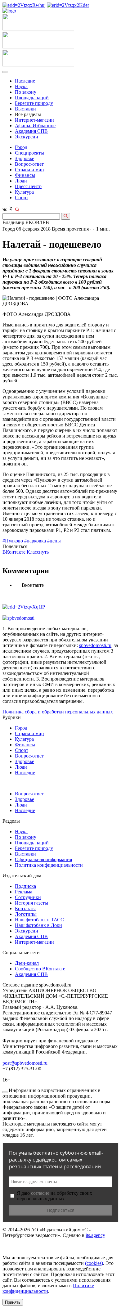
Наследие (25, 80)
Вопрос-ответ (29, 164)
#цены (54, 540)
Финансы (25, 175)
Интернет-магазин (34, 120)
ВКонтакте (14, 552)
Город (21, 147)
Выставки (25, 108)
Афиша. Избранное (35, 125)
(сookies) (94, 1263)
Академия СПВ (31, 131)
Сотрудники (28, 897)
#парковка (35, 540)
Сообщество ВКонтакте (40, 968)
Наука (21, 86)
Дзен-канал (27, 963)
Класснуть (38, 552)
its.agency (95, 1235)
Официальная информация (43, 859)
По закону (25, 92)
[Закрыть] (4, 1092)
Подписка (25, 886)
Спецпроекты (29, 152)
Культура (24, 192)
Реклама (23, 891)
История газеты (31, 903)
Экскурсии (26, 136)
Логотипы (26, 914)
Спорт (21, 197)
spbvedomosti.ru (95, 645)
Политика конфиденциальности (49, 865)
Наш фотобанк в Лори (38, 925)
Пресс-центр (28, 186)
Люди (21, 180)
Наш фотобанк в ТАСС (39, 919)
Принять (12, 1302)
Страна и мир (29, 169)
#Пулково (12, 540)
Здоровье (24, 158)
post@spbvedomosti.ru (24, 1063)
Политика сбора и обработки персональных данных (57, 711)
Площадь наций (32, 97)
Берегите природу (34, 103)
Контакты (25, 908)
